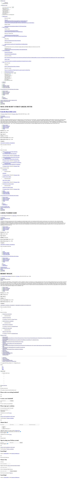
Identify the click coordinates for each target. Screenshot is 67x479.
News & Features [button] (5, 27)
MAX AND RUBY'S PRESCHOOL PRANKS (11, 159)
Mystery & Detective (21, 20)
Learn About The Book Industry (45, 345)
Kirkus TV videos (32, 339)
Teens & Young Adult (27, 22)
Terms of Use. (17, 430)
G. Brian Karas (14, 215)
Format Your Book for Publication (29, 57)
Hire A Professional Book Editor (10, 57)
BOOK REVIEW (8, 152)
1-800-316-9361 (6, 453)
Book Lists (8, 339)
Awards (12, 35)
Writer (4, 427)
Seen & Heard (16, 35)
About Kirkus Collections (15, 66)
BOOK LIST (5, 89)
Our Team (6, 349)
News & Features (5, 10)
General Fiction (7, 30)
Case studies (13, 61)
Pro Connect (5, 13)
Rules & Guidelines (22, 44)
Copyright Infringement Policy (8, 352)
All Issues (15, 49)
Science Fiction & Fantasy (9, 21)
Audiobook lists (14, 26)
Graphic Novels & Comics (19, 22)
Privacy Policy (5, 358)
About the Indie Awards (9, 44)
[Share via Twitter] (6, 92)
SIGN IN (6, 2)
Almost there (3, 411)
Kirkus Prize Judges (20, 341)
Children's (32, 22)
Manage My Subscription (14, 343)
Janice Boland (3, 215)
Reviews (4, 97)
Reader (4, 426)
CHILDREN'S (5, 98)
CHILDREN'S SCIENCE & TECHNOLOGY (23, 305)
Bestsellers (6, 26)
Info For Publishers (20, 349)
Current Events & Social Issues (10, 22)
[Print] (4, 94)
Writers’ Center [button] (5, 344)
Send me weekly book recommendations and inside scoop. (10, 431)
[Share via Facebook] (6, 198)
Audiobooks (7, 20)
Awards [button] (4, 37)
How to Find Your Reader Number (14, 465)
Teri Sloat (3, 276)
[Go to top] (2, 371)
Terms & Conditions (6, 359)
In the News (12, 36)
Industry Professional (6, 428)
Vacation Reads (23, 26)
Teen (14, 30)
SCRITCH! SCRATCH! (7, 317)
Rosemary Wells (6, 155)
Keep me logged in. (3, 432)
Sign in (2, 430)
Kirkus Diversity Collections (7, 347)
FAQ (12, 349)
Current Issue (7, 49)
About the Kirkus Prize (15, 40)
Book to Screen (7, 36)
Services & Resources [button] (6, 50)
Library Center (7, 59)
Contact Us (4, 357)
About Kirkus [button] (5, 348)
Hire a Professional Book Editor (8, 345)
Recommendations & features (20, 61)
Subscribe (25, 49)
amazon (1, 102)
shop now (2, 101)
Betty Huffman (8, 276)
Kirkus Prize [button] (5, 340)
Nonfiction (15, 21)
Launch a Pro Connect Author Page (34, 345)
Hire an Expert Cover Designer (40, 57)
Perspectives (9, 35)
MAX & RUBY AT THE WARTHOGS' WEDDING (11, 164)
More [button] (3, 346)
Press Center (15, 349)
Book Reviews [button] (5, 16)
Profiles (6, 35)
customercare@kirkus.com (15, 453)
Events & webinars (28, 61)
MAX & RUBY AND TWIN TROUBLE (10, 153)
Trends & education (8, 61)
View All (6, 19)
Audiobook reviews (6, 9)
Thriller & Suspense (14, 20)
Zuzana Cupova (14, 319)
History (25, 21)
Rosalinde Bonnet (15, 326)
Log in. (10, 412)
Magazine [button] (4, 45)
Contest (9, 349)
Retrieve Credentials (14, 471)
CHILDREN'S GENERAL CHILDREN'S (7, 244)
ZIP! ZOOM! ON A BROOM (8, 324)
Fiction (10, 20)
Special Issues (11, 49)
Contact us (4, 350)
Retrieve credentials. (10, 418)
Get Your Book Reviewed (19, 57)
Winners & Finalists (8, 40)
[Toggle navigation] (0, 5)
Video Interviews (5, 11)
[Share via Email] (6, 93)
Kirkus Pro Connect (15, 347)
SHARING (4, 173)
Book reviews (5, 8)
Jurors (20, 40)
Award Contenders (16, 44)
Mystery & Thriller (16, 31)
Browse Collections (8, 66)
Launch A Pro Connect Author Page (58, 57)
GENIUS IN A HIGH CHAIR (8, 187)
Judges (26, 44)
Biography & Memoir (20, 21)
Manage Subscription (20, 49)
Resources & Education (8, 52)
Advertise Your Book (49, 57)
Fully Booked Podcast (23, 36)
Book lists (9, 26)
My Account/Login (22, 347)
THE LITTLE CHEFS (6, 180)
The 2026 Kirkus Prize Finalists (13, 89)
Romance (26, 20)
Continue (12, 400)
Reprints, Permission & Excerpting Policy (6, 354)
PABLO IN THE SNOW (7, 331)
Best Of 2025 (19, 26)
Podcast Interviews (6, 12)
